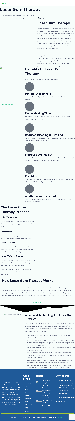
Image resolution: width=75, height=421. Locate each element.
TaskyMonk (60, 417)
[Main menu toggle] (71, 3)
